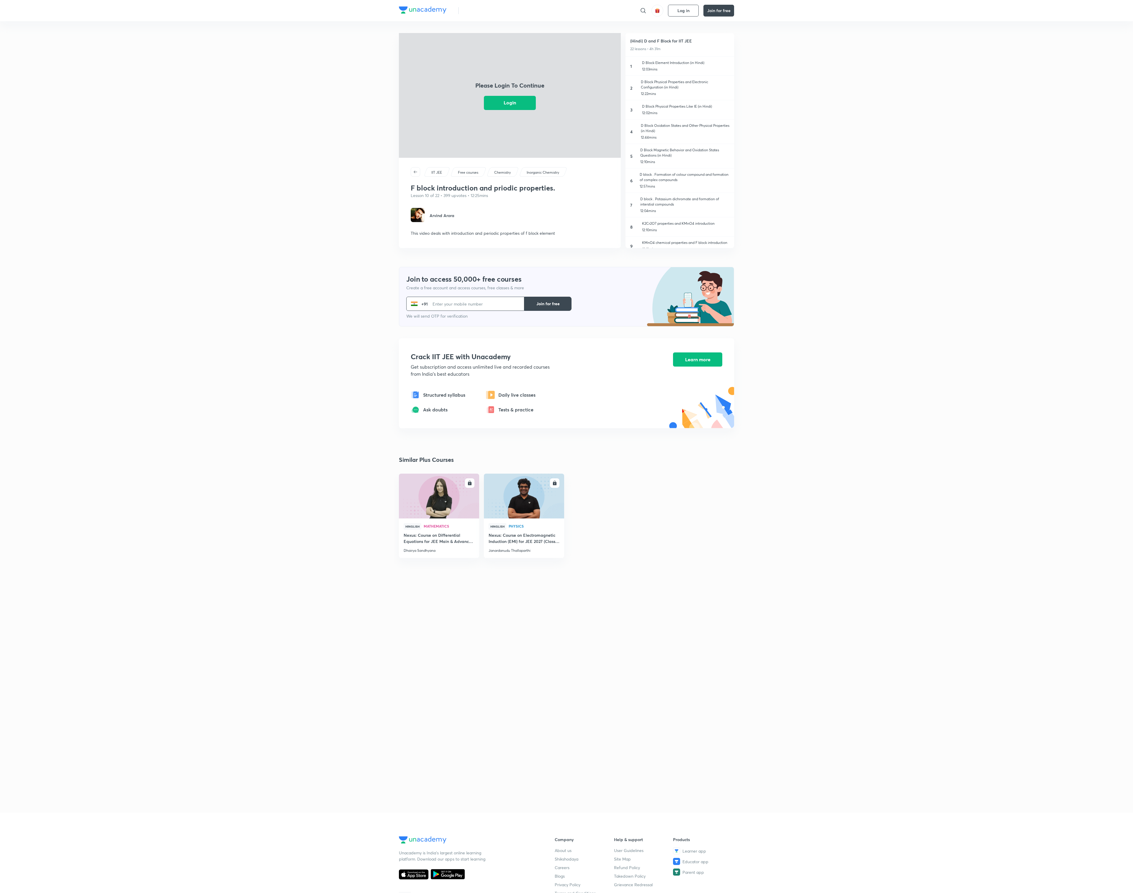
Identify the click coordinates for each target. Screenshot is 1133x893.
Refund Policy (627, 867)
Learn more (697, 359)
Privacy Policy (567, 884)
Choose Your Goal (489, 10)
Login (510, 102)
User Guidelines (629, 850)
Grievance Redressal (633, 884)
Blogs (560, 876)
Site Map (622, 859)
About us (563, 850)
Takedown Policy (630, 876)
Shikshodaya (566, 859)
